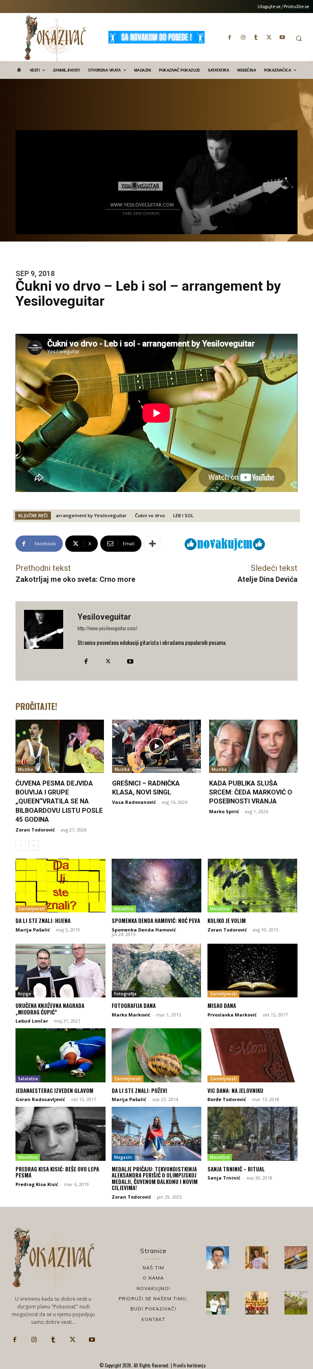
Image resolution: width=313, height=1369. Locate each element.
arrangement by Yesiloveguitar (91, 515)
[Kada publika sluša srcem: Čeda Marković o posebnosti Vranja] (253, 746)
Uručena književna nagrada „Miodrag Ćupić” (49, 1008)
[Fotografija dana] (157, 970)
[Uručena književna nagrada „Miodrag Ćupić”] (60, 970)
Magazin (123, 1157)
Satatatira (28, 1079)
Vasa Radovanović (134, 802)
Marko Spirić (224, 811)
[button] (299, 38)
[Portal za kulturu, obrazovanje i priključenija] (55, 38)
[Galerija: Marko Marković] (295, 1302)
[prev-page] (20, 845)
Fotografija (125, 994)
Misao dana (221, 1005)
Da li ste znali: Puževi (139, 1090)
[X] (269, 37)
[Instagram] (242, 37)
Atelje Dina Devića (268, 579)
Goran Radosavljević (40, 1099)
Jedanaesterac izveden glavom (54, 1090)
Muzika (25, 769)
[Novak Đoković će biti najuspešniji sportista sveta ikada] (217, 1257)
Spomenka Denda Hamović (144, 930)
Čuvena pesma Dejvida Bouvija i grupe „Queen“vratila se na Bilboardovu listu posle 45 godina (59, 801)
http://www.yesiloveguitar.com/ (107, 628)
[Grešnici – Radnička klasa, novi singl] (156, 746)
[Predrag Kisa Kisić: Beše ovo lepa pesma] (60, 1133)
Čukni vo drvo (150, 515)
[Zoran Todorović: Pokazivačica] (295, 1257)
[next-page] (34, 845)
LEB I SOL (183, 515)
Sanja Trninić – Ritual (236, 1169)
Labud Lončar (31, 1021)
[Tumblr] (255, 37)
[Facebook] (229, 37)
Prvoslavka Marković (232, 1015)
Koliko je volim (226, 920)
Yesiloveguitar (104, 617)
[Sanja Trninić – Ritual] (252, 1133)
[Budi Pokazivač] (217, 1302)
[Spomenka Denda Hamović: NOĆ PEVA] (157, 885)
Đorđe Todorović (226, 1099)
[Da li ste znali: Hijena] (60, 885)
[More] (152, 543)
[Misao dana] (252, 970)
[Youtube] (282, 37)
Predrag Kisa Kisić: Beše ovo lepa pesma (57, 1172)
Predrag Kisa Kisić (36, 1184)
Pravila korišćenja (189, 1365)
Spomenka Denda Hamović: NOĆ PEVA (156, 920)
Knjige (24, 994)
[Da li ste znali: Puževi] (157, 1055)
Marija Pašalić (32, 930)
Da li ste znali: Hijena (43, 920)
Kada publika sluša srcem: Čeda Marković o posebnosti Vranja (250, 792)
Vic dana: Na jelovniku (235, 1090)
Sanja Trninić (223, 1178)
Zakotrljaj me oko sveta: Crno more (75, 579)
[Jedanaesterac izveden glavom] (60, 1055)
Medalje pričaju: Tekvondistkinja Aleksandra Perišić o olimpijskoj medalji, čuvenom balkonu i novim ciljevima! (155, 1178)
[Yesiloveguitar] (46, 641)
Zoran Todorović (35, 830)
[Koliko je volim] (252, 885)
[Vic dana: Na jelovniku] (252, 1055)
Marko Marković (131, 1015)
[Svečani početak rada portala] (256, 1302)
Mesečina (124, 909)
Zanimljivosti (31, 909)
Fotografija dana (134, 1005)
